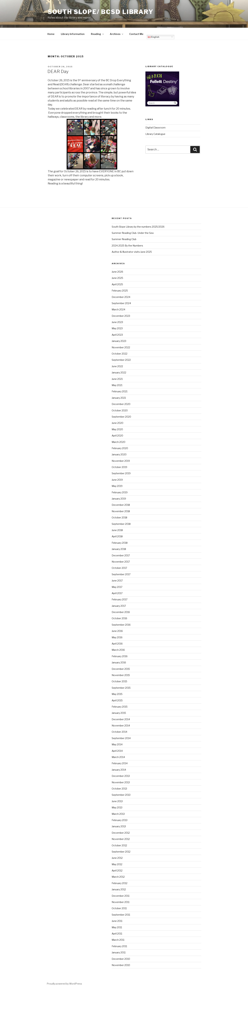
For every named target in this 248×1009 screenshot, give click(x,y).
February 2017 (119, 599)
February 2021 (119, 391)
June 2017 (117, 580)
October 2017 (119, 567)
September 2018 (121, 523)
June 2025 (117, 277)
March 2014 (118, 757)
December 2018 (121, 504)
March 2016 (118, 649)
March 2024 (118, 309)
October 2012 (119, 845)
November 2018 (121, 511)
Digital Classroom (155, 127)
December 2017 (121, 555)
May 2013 (117, 807)
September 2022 (121, 359)
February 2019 (120, 492)
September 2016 (121, 624)
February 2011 (119, 946)
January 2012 (119, 889)
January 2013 (119, 826)
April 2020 (117, 435)
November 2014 (121, 725)
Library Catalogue (155, 134)
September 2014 (121, 738)
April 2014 (117, 750)
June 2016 (117, 631)
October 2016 (119, 618)
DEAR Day (58, 71)
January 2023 (119, 341)
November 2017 (121, 561)
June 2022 (117, 366)
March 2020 (118, 442)
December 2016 (121, 612)
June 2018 (117, 530)
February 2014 (120, 763)
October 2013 (119, 788)
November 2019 (121, 460)
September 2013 (121, 794)
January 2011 (119, 952)
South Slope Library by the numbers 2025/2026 (138, 226)
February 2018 (120, 542)
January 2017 (119, 605)
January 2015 (119, 712)
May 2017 (117, 587)
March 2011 (118, 939)
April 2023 (117, 334)
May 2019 (117, 486)
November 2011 (120, 902)
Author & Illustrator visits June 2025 (132, 251)
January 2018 (119, 549)
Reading (96, 34)
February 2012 (119, 883)
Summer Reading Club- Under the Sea (133, 232)
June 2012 (117, 857)
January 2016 (119, 662)
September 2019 (121, 473)
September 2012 (121, 851)
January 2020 (119, 454)
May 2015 (117, 694)
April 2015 (117, 700)
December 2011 (120, 895)
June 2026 (117, 271)
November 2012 (121, 839)
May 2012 (117, 864)
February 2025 (120, 290)
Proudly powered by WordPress (64, 983)
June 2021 (117, 378)
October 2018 (119, 517)
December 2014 (121, 719)
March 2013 (118, 813)
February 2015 (120, 706)
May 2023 (117, 328)
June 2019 (117, 479)
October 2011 (119, 908)
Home (50, 34)
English (154, 37)
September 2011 (121, 914)
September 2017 (121, 574)
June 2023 (117, 322)
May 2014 (117, 744)
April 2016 (117, 643)
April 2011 (117, 933)
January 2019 (119, 498)
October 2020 (120, 410)
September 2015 (121, 687)
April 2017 (117, 593)
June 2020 (117, 422)
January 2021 (119, 397)
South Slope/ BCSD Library (101, 12)
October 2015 (119, 681)
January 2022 (119, 372)
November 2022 (121, 347)
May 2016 (117, 637)
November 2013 (121, 782)
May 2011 (117, 927)
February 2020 (120, 448)
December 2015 (121, 668)
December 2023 (121, 315)
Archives (115, 34)
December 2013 (121, 775)
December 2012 (121, 832)
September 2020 (121, 416)
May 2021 (117, 385)
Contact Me (136, 34)
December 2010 (121, 958)
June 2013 (117, 801)
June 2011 (117, 920)
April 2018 (117, 536)
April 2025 (117, 284)
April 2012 (117, 870)
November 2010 (121, 965)
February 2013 (119, 820)
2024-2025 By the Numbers (127, 245)
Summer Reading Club (124, 239)
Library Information (73, 34)
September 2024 (121, 303)
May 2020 (117, 429)
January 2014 (119, 769)
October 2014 (119, 731)
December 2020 (121, 404)
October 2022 (119, 353)
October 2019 (119, 467)
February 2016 (120, 656)
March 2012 (118, 876)
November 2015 (121, 675)
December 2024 (121, 297)
